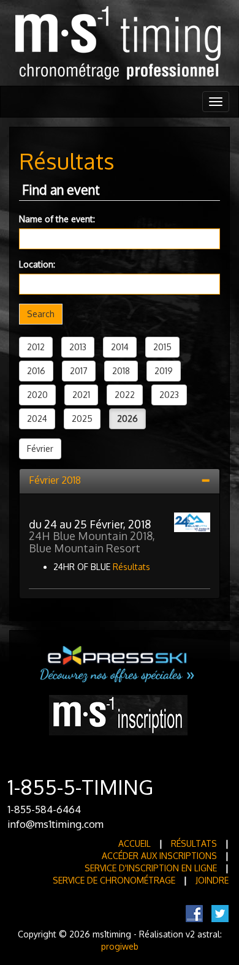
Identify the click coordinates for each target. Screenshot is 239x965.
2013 (77, 347)
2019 (163, 371)
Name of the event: (57, 219)
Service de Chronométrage (114, 880)
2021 (81, 394)
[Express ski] (118, 663)
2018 (121, 371)
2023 (169, 394)
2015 (162, 347)
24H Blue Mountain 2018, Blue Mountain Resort (92, 542)
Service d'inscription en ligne (151, 868)
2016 (36, 371)
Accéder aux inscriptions (159, 855)
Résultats (131, 566)
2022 (125, 394)
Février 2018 (55, 480)
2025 (82, 418)
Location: (37, 264)
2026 (127, 418)
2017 (79, 371)
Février (40, 448)
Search (41, 314)
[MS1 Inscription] (118, 714)
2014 (120, 347)
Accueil (134, 843)
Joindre (212, 880)
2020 (37, 394)
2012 (36, 347)
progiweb (119, 946)
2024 (37, 418)
